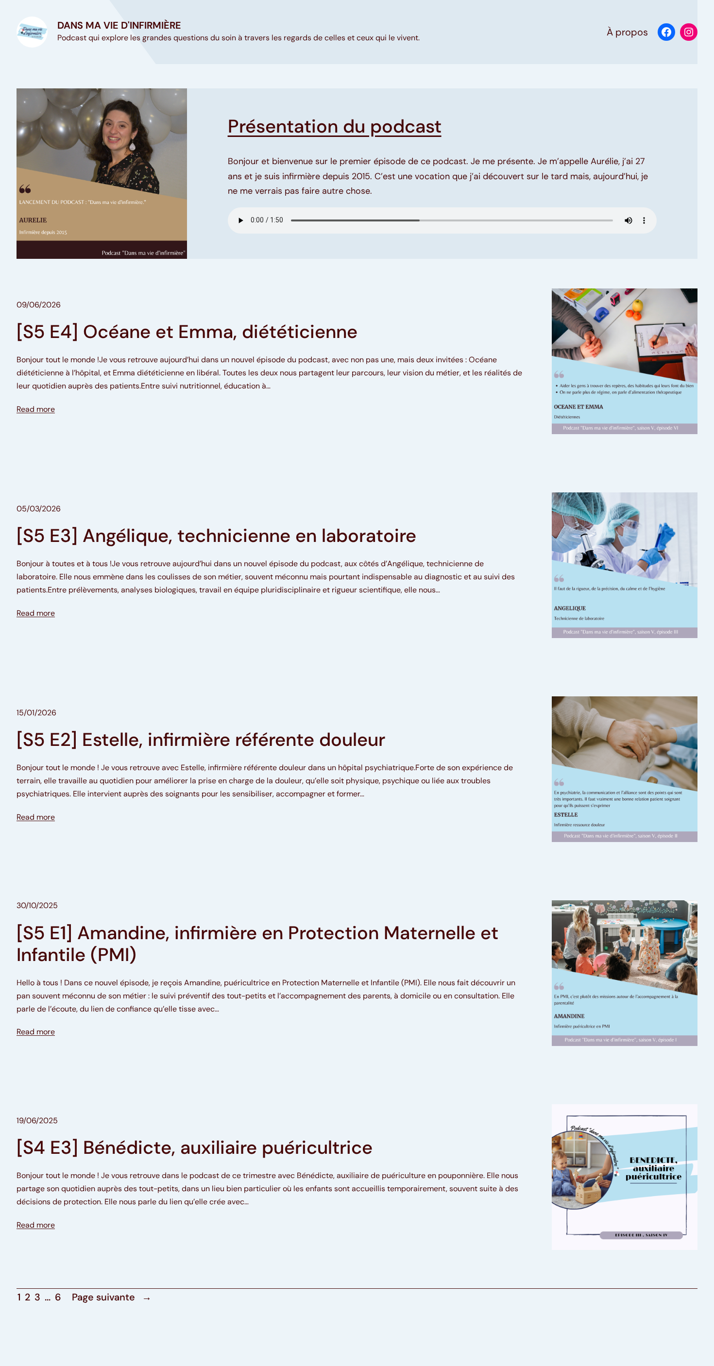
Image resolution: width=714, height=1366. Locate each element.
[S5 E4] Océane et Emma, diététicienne (187, 332)
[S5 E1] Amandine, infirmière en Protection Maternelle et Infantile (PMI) (257, 944)
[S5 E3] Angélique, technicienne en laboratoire (216, 536)
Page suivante (112, 1297)
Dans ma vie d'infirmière (119, 25)
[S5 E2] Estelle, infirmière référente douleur (201, 740)
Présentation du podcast (335, 126)
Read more (36, 409)
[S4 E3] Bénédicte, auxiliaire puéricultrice (195, 1148)
